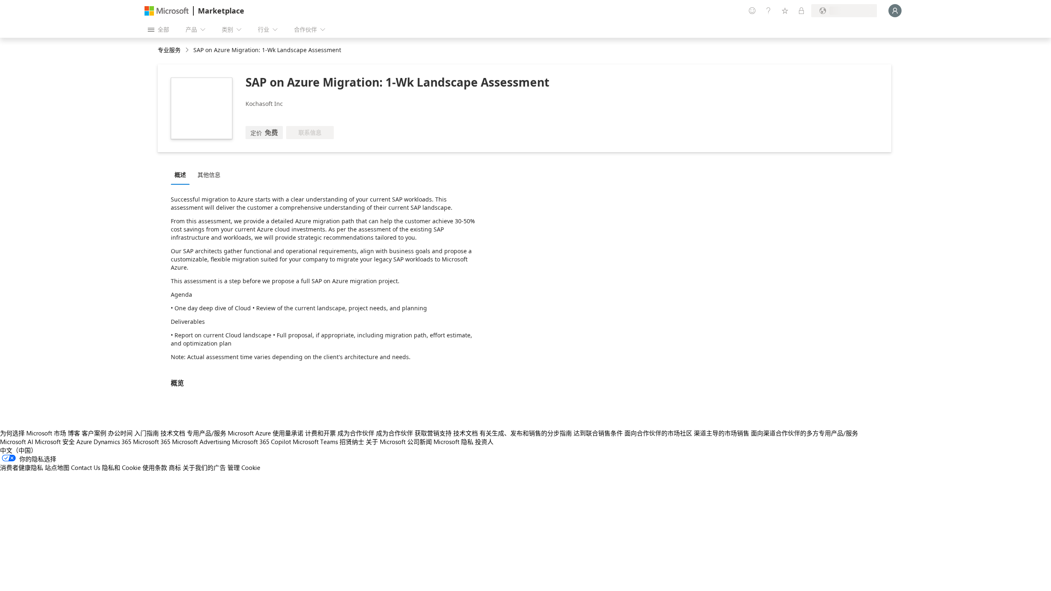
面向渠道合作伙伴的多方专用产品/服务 (804, 433)
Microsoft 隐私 (453, 442)
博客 (74, 433)
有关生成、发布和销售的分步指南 (526, 433)
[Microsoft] (167, 11)
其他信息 (208, 175)
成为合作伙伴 (355, 433)
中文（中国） (18, 450)
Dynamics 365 (112, 442)
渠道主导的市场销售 (721, 433)
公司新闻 (419, 442)
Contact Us (85, 467)
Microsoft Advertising (201, 442)
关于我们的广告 (204, 467)
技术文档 (173, 433)
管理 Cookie (243, 467)
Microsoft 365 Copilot (261, 442)
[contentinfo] (188, 50)
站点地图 (57, 467)
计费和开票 (320, 433)
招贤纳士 (352, 442)
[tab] (182, 174)
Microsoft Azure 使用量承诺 (265, 433)
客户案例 (94, 433)
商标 (175, 467)
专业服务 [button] (169, 50)
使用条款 (154, 467)
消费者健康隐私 (21, 467)
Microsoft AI (16, 442)
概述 (180, 175)
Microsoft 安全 (55, 442)
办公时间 (120, 433)
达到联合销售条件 (598, 433)
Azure (84, 442)
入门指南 (146, 433)
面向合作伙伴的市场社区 (658, 433)
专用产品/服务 (206, 433)
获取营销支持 (433, 433)
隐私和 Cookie (121, 467)
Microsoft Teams (315, 442)
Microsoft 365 (151, 442)
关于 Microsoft (386, 442)
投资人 (484, 442)
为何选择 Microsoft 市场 (33, 433)
